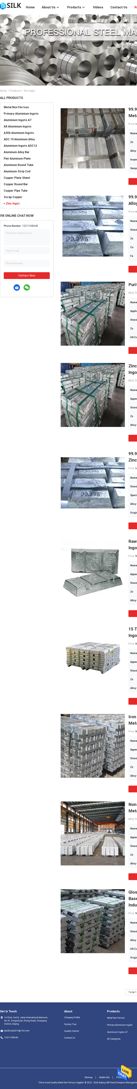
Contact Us (69, 1038)
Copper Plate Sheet (17, 178)
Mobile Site (104, 1077)
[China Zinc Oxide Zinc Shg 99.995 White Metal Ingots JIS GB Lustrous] (93, 394)
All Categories (114, 1039)
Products (15, 90)
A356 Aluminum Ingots (19, 133)
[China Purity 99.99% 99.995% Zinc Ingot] (93, 313)
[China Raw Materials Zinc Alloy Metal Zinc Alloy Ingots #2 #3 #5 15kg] (93, 570)
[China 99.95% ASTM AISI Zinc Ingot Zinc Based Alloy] (92, 225)
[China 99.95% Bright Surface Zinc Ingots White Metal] (93, 138)
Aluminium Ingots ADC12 (20, 145)
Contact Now (26, 275)
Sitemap (88, 1077)
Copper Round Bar (16, 184)
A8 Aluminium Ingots (17, 126)
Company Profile (72, 1017)
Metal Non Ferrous (16, 107)
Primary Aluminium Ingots (21, 113)
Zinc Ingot (13, 203)
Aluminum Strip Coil (17, 171)
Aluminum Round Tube (18, 165)
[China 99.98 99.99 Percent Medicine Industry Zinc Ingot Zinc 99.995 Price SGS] (93, 482)
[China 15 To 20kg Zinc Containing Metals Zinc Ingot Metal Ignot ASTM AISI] (93, 658)
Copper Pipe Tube (15, 190)
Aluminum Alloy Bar (17, 152)
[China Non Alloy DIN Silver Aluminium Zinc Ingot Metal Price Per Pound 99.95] (93, 833)
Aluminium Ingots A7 (17, 120)
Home (3, 90)
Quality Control (71, 1031)
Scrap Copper (13, 197)
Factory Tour (70, 1024)
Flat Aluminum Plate (17, 158)
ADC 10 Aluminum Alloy (19, 139)
